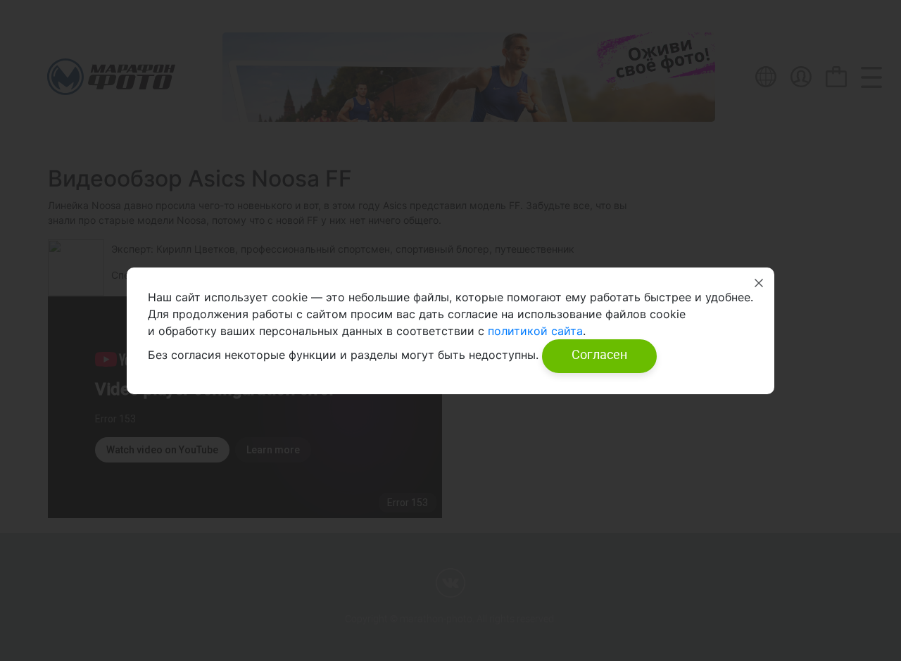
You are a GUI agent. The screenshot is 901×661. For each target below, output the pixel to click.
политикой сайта (533, 331)
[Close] (758, 282)
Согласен (599, 354)
